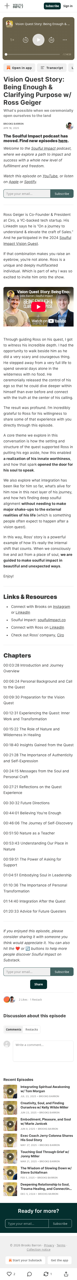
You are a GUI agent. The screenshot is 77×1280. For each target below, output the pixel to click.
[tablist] (21, 1029)
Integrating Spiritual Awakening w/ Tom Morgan (45, 1089)
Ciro (60, 635)
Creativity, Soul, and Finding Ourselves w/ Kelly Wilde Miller (44, 1105)
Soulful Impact (43, 148)
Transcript (54, 68)
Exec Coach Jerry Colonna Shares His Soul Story (47, 1138)
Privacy (49, 1245)
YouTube (50, 176)
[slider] (33, 54)
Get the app (59, 1260)
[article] (38, 1091)
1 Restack (36, 999)
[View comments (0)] (29, 1274)
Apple (14, 182)
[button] (12, 39)
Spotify (30, 182)
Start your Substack (27, 1260)
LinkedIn (23, 612)
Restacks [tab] (31, 1029)
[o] (10, 1091)
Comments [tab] (13, 1029)
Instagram (61, 606)
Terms (61, 1245)
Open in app (22, 68)
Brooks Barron (13, 123)
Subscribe (52, 6)
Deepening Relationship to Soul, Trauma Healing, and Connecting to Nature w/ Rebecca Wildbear (46, 1186)
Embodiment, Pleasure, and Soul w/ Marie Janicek (46, 1121)
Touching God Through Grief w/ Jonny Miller (45, 1154)
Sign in (68, 6)
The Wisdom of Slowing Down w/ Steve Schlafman (46, 1170)
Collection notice (38, 1249)
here (63, 140)
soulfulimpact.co (52, 620)
